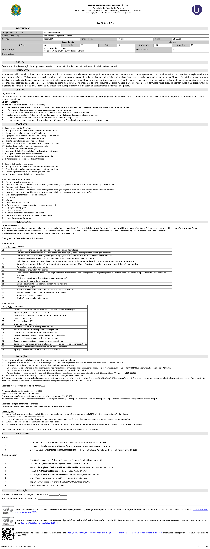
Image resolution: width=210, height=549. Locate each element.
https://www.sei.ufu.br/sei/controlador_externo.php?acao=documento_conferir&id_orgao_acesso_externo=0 (114, 533)
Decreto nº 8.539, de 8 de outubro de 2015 (39, 523)
